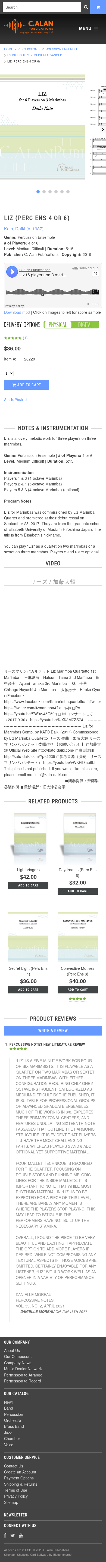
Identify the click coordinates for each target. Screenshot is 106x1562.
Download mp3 (17, 312)
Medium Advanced (48, 55)
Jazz (8, 1432)
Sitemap (11, 1502)
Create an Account (20, 1472)
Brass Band (14, 1426)
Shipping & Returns (20, 1484)
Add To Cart (28, 885)
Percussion (27, 49)
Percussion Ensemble (60, 49)
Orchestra (12, 1420)
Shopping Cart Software (32, 1554)
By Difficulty (18, 55)
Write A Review (53, 1030)
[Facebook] (5, 1535)
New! (8, 1402)
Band (8, 1408)
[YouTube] (21, 1535)
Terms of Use (15, 1490)
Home (8, 49)
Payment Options (19, 1478)
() (25, 337)
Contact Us (13, 1466)
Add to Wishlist (15, 399)
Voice (8, 1444)
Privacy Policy (16, 1496)
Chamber (12, 1438)
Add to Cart (28, 385)
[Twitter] (12, 1535)
